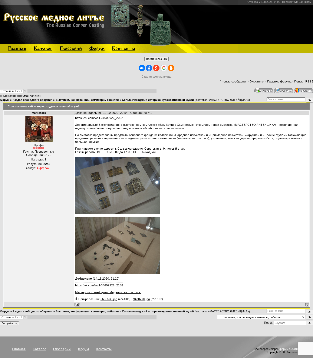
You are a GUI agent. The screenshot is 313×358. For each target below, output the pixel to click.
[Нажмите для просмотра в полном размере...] (117, 212)
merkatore (39, 112)
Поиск (298, 81)
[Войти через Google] (163, 68)
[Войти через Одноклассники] (171, 68)
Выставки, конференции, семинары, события (87, 99)
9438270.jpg (141, 299)
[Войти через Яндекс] (156, 68)
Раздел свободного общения (32, 99)
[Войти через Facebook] (149, 68)
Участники (257, 81)
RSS (308, 81)
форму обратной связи (294, 349)
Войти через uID (156, 59)
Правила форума (279, 81)
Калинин (35, 95)
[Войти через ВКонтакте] (142, 68)
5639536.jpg (109, 299)
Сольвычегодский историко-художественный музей (158, 99)
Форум (4, 99)
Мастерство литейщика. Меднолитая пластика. (108, 292)
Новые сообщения (234, 81)
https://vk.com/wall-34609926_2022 (99, 118)
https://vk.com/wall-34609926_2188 (99, 285)
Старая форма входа (156, 76)
